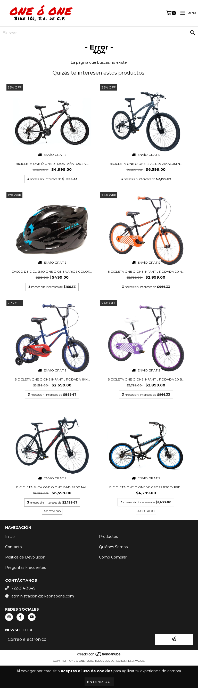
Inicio (10, 536)
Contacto (13, 547)
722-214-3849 (23, 588)
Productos (108, 536)
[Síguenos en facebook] (20, 617)
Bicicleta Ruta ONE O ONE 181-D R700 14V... (52, 487)
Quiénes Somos (113, 547)
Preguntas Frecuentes (25, 567)
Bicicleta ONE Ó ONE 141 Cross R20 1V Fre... (146, 487)
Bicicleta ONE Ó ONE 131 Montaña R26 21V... (52, 164)
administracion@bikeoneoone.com (42, 596)
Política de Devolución (25, 557)
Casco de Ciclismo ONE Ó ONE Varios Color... (52, 271)
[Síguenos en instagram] (9, 617)
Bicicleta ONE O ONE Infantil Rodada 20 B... (146, 379)
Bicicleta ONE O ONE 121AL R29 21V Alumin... (146, 164)
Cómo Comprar (113, 557)
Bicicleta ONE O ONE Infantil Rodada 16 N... (52, 379)
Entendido (99, 682)
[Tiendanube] (99, 655)
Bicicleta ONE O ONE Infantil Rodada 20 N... (146, 271)
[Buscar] (192, 32)
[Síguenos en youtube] (32, 617)
